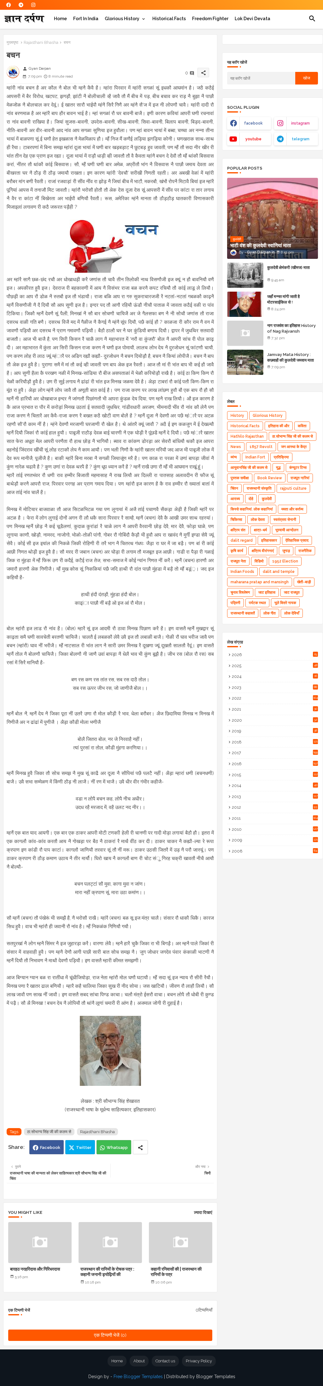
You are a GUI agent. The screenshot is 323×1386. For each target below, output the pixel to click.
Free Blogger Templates (138, 1376)
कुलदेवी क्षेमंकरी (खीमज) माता (288, 267)
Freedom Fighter (210, 18)
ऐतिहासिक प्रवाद (296, 540)
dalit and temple (279, 571)
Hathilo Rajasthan (247, 436)
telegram (300, 139)
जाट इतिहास (266, 592)
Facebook (50, 1147)
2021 (274, 709)
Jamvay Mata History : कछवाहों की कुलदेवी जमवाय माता (290, 357)
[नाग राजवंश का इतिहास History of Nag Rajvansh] (245, 333)
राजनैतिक (305, 551)
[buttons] (9, 5)
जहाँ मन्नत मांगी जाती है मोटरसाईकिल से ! (283, 299)
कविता (302, 426)
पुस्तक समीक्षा (240, 478)
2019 (274, 731)
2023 (274, 687)
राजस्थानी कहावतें (243, 613)
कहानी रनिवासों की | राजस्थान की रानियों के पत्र (176, 1272)
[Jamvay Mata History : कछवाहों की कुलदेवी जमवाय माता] (245, 362)
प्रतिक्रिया (281, 457)
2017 (275, 752)
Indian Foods (242, 571)
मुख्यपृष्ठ (12, 42)
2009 (275, 840)
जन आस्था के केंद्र (294, 447)
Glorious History (122, 18)
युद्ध (278, 467)
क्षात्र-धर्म (260, 530)
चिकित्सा (236, 519)
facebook (253, 123)
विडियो (259, 561)
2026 (274, 654)
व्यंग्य (234, 457)
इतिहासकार (269, 540)
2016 (275, 763)
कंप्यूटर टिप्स (298, 467)
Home (60, 18)
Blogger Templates (215, 1376)
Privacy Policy (199, 1361)
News (236, 447)
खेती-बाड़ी (304, 582)
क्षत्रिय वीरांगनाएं (263, 551)
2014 (274, 785)
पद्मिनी (235, 603)
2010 (275, 829)
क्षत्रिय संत (238, 530)
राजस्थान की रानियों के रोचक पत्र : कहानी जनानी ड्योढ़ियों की (107, 1272)
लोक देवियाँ (291, 613)
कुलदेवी (267, 499)
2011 (275, 818)
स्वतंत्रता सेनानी (284, 519)
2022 (275, 698)
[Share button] (140, 1147)
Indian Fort (255, 457)
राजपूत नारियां (300, 478)
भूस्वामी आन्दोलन (286, 530)
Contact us (165, 1361)
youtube (253, 139)
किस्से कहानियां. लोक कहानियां (252, 509)
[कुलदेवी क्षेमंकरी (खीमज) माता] (245, 275)
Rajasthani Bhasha (41, 42)
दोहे (251, 499)
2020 (274, 720)
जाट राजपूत (292, 592)
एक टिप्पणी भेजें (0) (110, 1335)
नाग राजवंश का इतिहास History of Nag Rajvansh (291, 328)
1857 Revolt (261, 447)
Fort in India (85, 18)
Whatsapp (117, 1147)
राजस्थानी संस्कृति (259, 488)
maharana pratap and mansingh (260, 582)
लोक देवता (258, 519)
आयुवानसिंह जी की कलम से (249, 467)
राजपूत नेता (238, 561)
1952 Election (285, 561)
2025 (274, 665)
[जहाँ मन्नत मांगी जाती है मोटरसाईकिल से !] (245, 304)
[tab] (60, 18)
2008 (274, 851)
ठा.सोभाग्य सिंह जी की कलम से (49, 1131)
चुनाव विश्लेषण (240, 592)
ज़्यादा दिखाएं (203, 1212)
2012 (274, 807)
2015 (275, 774)
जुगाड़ (286, 551)
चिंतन (234, 488)
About (139, 1361)
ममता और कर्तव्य (292, 509)
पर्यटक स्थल (257, 603)
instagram (300, 123)
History (237, 415)
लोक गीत (269, 613)
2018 (275, 742)
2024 (274, 676)
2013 (275, 796)
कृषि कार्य (237, 551)
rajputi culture (293, 488)
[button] (312, 18)
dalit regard (242, 540)
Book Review (269, 478)
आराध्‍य (235, 499)
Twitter (83, 1147)
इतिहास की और (278, 426)
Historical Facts (169, 18)
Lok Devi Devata (252, 18)
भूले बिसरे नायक (285, 603)
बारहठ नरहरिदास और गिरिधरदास (35, 1269)
